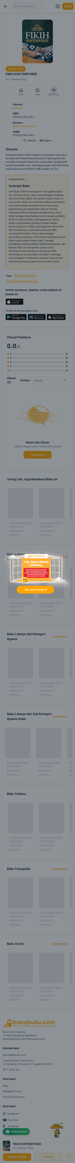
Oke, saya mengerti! (35, 589)
